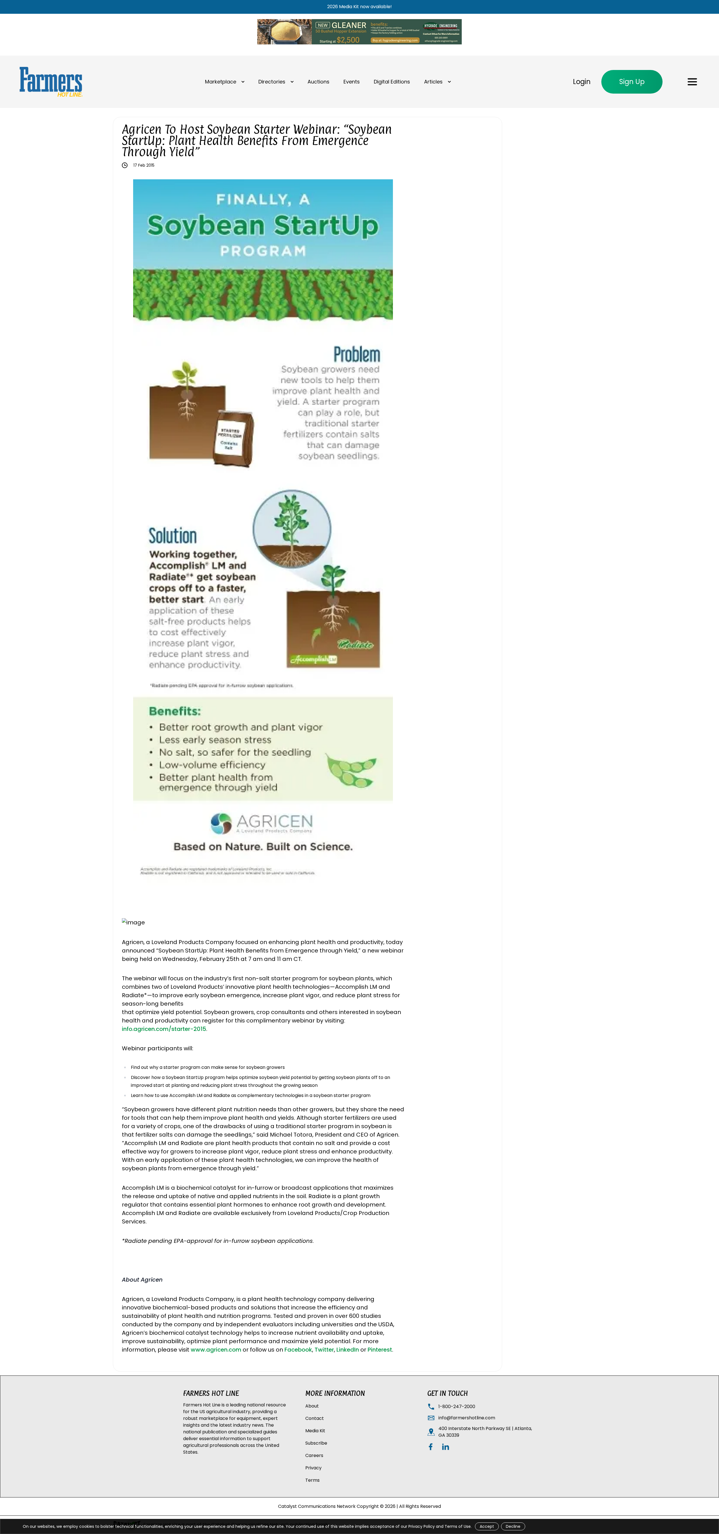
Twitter (324, 1350)
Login (582, 81)
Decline (513, 1526)
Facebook (298, 1350)
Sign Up (632, 81)
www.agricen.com (216, 1350)
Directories (271, 81)
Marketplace (220, 81)
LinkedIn (347, 1350)
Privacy (313, 1468)
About (312, 1406)
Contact (314, 1418)
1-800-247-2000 (456, 1406)
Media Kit (315, 1430)
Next (397, 533)
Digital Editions (392, 81)
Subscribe (316, 1443)
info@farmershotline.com (466, 1418)
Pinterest (380, 1350)
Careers (314, 1455)
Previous (129, 533)
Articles (433, 81)
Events (351, 81)
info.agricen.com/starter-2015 (164, 1029)
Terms (312, 1480)
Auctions (318, 81)
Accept (487, 1526)
